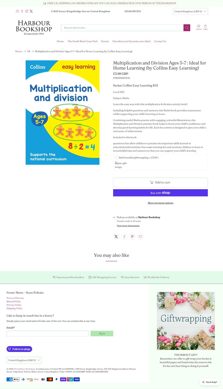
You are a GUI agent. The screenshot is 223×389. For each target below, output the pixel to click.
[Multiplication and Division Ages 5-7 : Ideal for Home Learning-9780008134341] (62, 112)
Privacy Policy (14, 304)
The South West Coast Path (83, 41)
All (28, 51)
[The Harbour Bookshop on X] (31, 11)
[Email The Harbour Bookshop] (17, 11)
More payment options (160, 202)
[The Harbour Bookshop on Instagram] (26, 11)
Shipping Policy (15, 308)
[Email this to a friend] (140, 236)
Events (105, 41)
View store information (128, 225)
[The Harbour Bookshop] (35, 28)
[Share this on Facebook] (124, 236)
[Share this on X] (116, 236)
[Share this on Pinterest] (132, 236)
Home (60, 41)
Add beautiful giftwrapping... (139, 157)
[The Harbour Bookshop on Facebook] (22, 11)
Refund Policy (14, 301)
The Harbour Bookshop (24, 369)
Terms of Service (15, 298)
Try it (102, 333)
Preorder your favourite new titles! (131, 41)
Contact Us (160, 41)
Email (11, 327)
